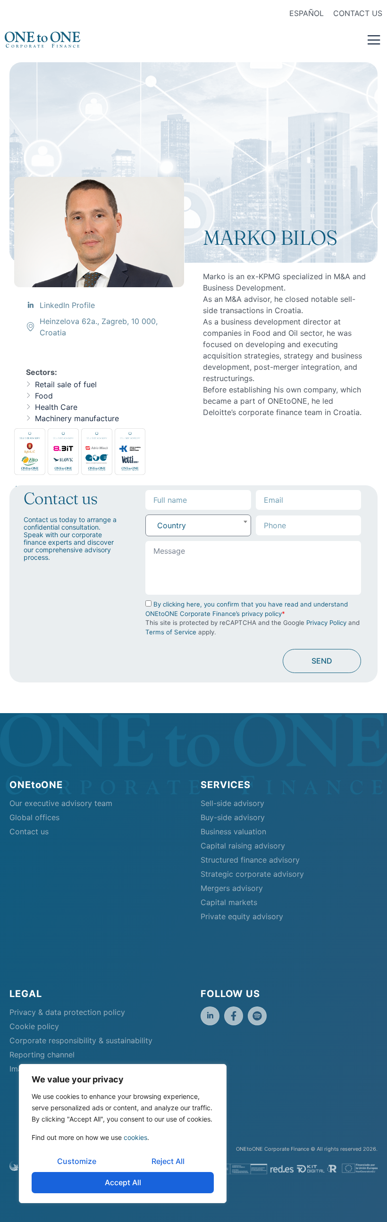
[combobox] (198, 525)
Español (306, 13)
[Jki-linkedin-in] (210, 1015)
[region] (123, 1133)
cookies (135, 1137)
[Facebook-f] (233, 1015)
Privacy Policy (326, 622)
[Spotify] (257, 1015)
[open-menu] (374, 40)
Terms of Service (170, 632)
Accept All (123, 1182)
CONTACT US (357, 13)
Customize (76, 1161)
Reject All (168, 1161)
